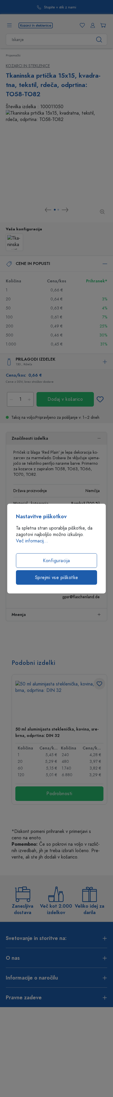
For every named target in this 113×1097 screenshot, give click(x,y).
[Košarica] (102, 25)
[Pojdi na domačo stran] (36, 25)
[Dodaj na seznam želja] (100, 399)
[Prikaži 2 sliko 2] (58, 210)
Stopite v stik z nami (60, 7)
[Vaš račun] (91, 25)
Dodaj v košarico (65, 399)
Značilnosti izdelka (30, 438)
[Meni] (9, 25)
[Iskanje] (99, 39)
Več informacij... (32, 541)
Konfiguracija (56, 561)
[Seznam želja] (81, 25)
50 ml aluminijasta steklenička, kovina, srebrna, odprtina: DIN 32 (57, 732)
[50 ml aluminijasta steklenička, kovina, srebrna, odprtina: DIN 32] (59, 701)
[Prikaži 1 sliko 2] (55, 210)
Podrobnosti (59, 793)
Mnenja (19, 614)
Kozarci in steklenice (28, 66)
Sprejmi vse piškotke (56, 577)
